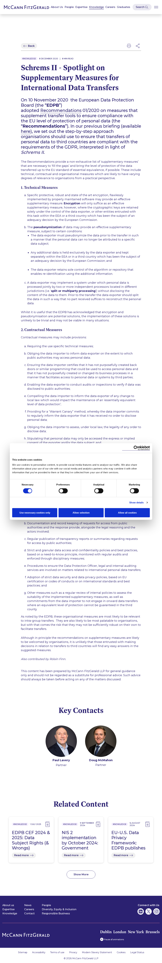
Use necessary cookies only (34, 512)
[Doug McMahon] (100, 741)
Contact (29, 913)
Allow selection (81, 512)
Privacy (73, 952)
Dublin (106, 931)
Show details (136, 502)
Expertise (81, 7)
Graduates (123, 7)
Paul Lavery (61, 760)
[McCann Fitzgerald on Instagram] (156, 911)
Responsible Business (56, 913)
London (119, 931)
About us (8, 905)
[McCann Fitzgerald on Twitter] (148, 911)
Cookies (121, 952)
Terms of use (57, 952)
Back (31, 45)
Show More (81, 874)
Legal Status (137, 952)
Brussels (153, 931)
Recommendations (60, 110)
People (69, 7)
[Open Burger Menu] (156, 7)
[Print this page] (129, 46)
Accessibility (38, 952)
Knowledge (96, 7)
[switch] (63, 490)
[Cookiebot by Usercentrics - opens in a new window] (136, 448)
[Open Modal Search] (142, 7)
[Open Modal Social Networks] (138, 46)
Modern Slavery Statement (97, 952)
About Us (57, 7)
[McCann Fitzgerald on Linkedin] (140, 911)
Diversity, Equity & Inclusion (59, 909)
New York (136, 931)
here (25, 131)
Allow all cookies (127, 512)
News (27, 905)
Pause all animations (114, 939)
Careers (110, 7)
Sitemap (22, 952)
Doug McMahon (101, 760)
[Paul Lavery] (61, 741)
